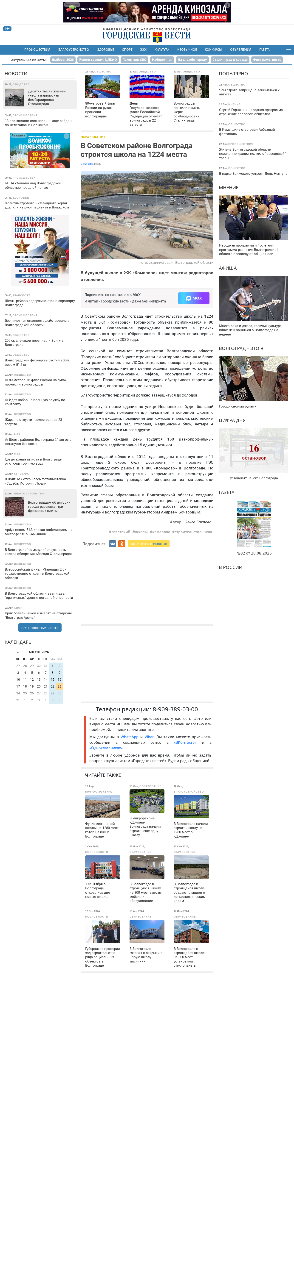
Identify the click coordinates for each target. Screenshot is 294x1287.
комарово (161, 532)
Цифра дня (232, 420)
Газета (264, 49)
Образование (93, 137)
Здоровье (105, 49)
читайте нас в (148, 543)
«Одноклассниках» (106, 747)
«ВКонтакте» (185, 742)
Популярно (233, 73)
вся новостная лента (40, 627)
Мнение (228, 187)
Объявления (240, 49)
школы (141, 532)
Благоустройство (73, 49)
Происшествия (37, 49)
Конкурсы (213, 49)
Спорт (127, 49)
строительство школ (193, 532)
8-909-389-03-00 (175, 709)
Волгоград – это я (241, 348)
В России (230, 567)
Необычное (187, 49)
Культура (162, 49)
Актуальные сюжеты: (29, 60)
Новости (16, 73)
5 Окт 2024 (87, 164)
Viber (149, 736)
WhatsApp (130, 736)
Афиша (228, 268)
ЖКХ (143, 49)
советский (120, 532)
